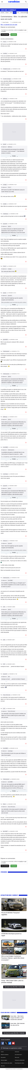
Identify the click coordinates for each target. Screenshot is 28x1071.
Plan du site (17, 1057)
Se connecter (5, 34)
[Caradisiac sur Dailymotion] (9, 1043)
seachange (10, 750)
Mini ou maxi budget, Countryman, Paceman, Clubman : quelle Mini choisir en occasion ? (12, 958)
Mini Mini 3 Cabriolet (8, 10)
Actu (15, 12)
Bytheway (10, 146)
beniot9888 (10, 580)
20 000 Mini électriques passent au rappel (11, 934)
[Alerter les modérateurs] (26, 49)
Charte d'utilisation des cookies (6, 1063)
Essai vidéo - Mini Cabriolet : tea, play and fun (17, 1024)
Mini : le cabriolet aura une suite (9, 24)
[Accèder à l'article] (14, 904)
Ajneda (9, 226)
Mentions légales (4, 1060)
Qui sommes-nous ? (18, 1054)
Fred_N (9, 187)
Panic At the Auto (11, 711)
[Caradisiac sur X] (6, 1043)
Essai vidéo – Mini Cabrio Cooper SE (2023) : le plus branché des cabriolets (17, 1017)
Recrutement (3, 1057)
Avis (11, 12)
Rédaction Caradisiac (4, 1054)
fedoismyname (11, 449)
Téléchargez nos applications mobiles (12, 1048)
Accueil (2, 12)
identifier (21, 30)
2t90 (9, 676)
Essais (7, 12)
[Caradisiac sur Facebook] (2, 1043)
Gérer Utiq (3, 1065)
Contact (2, 1051)
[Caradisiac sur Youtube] (13, 1043)
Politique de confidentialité (19, 1060)
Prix (18, 12)
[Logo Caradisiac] (14, 2)
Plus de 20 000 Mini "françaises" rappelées (10, 913)
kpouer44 (10, 295)
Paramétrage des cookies (19, 1063)
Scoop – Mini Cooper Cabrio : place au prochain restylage (12, 981)
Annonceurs (17, 1051)
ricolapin (9, 268)
